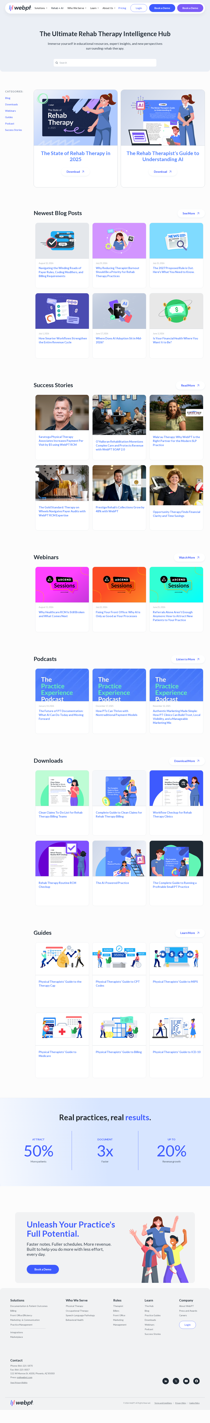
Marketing (118, 1319)
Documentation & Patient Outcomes (29, 1306)
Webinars (10, 110)
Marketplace (16, 1336)
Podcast (9, 123)
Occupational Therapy (77, 1310)
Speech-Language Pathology (80, 1315)
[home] (20, 8)
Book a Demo (162, 8)
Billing (13, 1310)
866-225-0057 (22, 1369)
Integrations (16, 1332)
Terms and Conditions (163, 1403)
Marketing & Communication (25, 1319)
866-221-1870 (25, 1365)
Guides (9, 116)
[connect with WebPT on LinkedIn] (165, 1381)
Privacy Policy (180, 1403)
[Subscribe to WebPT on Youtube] (186, 1381)
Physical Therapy (74, 1306)
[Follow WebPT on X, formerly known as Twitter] (176, 1381)
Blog (7, 97)
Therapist (118, 1306)
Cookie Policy (194, 1403)
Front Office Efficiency (21, 1315)
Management (119, 1324)
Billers (116, 1310)
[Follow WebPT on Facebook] (196, 1381)
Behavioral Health (75, 1319)
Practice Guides (153, 1315)
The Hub (149, 1306)
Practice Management (21, 1324)
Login (139, 8)
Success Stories (13, 129)
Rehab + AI (57, 8)
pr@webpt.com (24, 1377)
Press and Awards (188, 1310)
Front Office (119, 1315)
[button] (41, 8)
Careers (183, 1315)
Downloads (11, 104)
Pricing (122, 8)
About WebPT (186, 1306)
